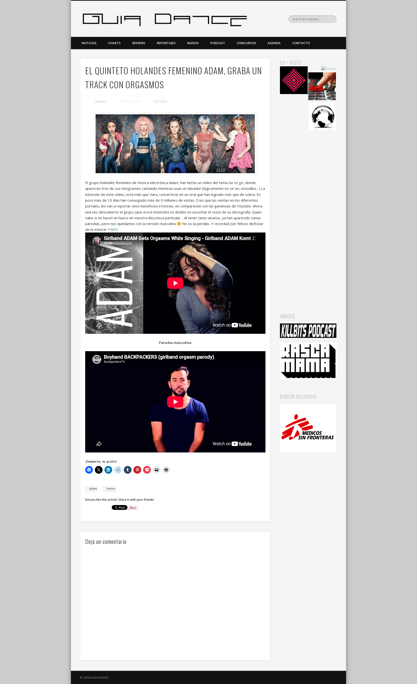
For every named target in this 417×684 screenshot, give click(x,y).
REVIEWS (138, 43)
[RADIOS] (328, 68)
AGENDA (274, 43)
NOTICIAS (89, 43)
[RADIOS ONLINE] (322, 117)
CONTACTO (301, 43)
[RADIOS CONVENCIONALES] (322, 87)
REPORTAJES (166, 43)
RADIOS (193, 43)
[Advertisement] (308, 215)
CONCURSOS (246, 43)
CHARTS (114, 43)
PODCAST (217, 43)
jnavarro (100, 101)
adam (93, 488)
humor (111, 488)
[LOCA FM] (294, 81)
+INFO (112, 229)
